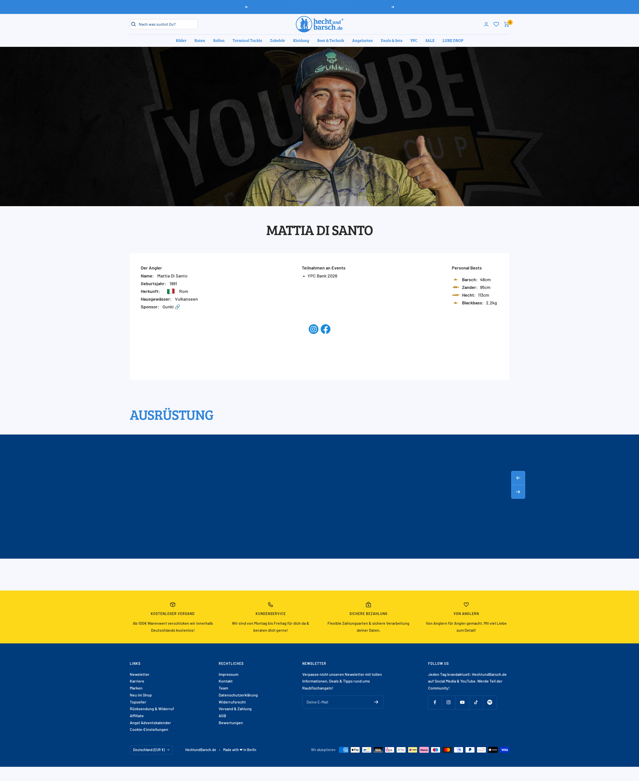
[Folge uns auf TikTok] (476, 702)
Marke (180, 534)
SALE (430, 40)
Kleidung (301, 40)
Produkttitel (180, 541)
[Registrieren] (376, 702)
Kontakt (226, 681)
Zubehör (277, 40)
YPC (413, 40)
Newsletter (140, 674)
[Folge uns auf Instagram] (449, 702)
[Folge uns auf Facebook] (435, 702)
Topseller (138, 701)
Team (223, 688)
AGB (222, 715)
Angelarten (362, 40)
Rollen (219, 40)
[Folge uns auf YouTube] (462, 702)
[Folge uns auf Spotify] (490, 702)
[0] (496, 24)
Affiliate (137, 715)
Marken (136, 688)
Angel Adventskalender (150, 722)
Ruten (199, 40)
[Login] (486, 24)
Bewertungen (231, 722)
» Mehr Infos (339, 6)
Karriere (137, 681)
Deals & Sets (391, 40)
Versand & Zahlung (235, 708)
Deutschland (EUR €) (149, 750)
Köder (181, 40)
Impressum (228, 674)
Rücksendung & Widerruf (152, 708)
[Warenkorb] (506, 24)
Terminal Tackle (247, 40)
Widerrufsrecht (232, 701)
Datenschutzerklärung (238, 695)
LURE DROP (453, 40)
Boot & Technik (330, 40)
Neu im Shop (141, 695)
